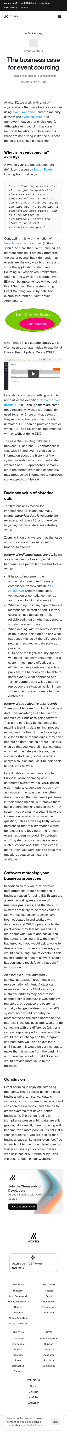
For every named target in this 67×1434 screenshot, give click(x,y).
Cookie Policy (34, 1425)
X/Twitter (33, 1402)
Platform (18, 1290)
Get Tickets (10, 7)
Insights (18, 1312)
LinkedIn (33, 1391)
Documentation (49, 1338)
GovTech (49, 1312)
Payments (49, 1301)
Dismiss (24, 7)
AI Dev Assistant (18, 1318)
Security (18, 1354)
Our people (18, 1343)
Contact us (18, 1365)
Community (48, 1365)
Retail (49, 1296)
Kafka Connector (18, 1323)
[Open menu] (59, 16)
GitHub (33, 1386)
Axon (11, 1296)
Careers (18, 1371)
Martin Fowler (44, 169)
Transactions (49, 1307)
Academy (48, 1354)
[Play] (33, 374)
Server (18, 1307)
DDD (23, 424)
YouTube (33, 1397)
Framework (21, 1296)
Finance (48, 1290)
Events (18, 1349)
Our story (18, 1338)
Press (18, 1360)
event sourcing (32, 117)
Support (49, 1343)
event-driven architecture (23, 243)
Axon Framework (25, 112)
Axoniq (11, 1301)
